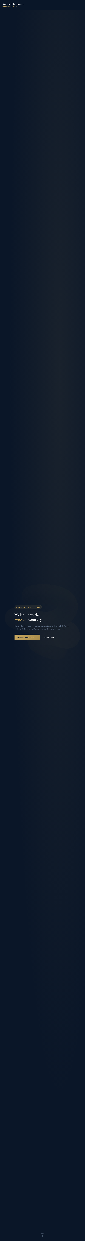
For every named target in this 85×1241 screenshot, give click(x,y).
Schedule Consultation (25, 637)
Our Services (49, 637)
